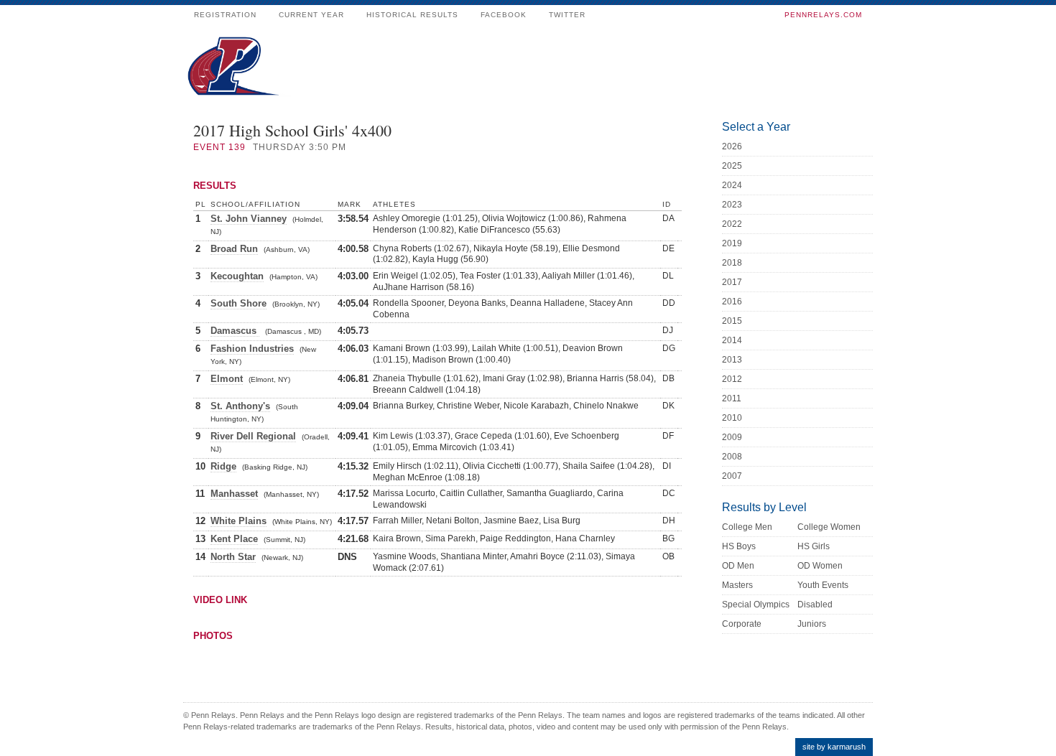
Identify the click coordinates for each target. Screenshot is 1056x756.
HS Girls (813, 546)
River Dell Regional (253, 436)
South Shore (238, 303)
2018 (732, 263)
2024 (732, 185)
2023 (732, 205)
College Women (829, 527)
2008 (732, 457)
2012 (732, 379)
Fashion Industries (252, 348)
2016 (732, 302)
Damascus (234, 330)
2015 (732, 321)
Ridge (223, 466)
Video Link (220, 599)
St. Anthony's (240, 406)
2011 (731, 398)
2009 (732, 437)
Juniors (811, 624)
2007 (732, 476)
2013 (732, 360)
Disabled (815, 604)
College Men (747, 527)
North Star (233, 556)
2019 (732, 243)
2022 (732, 224)
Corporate (741, 624)
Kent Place (234, 538)
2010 (732, 418)
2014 (732, 340)
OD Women (820, 566)
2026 (732, 146)
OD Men (738, 566)
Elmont (226, 378)
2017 (732, 282)
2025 (732, 166)
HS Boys (739, 546)
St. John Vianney (248, 218)
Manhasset (234, 493)
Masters (737, 585)
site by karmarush (834, 746)
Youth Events (822, 585)
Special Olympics (755, 604)
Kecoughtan (237, 276)
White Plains (238, 520)
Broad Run (234, 248)
